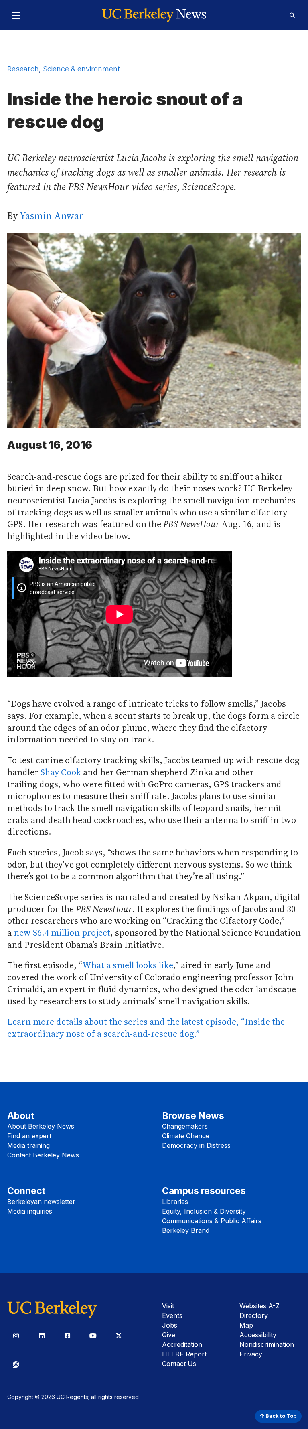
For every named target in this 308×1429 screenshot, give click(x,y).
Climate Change (185, 1136)
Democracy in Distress (196, 1145)
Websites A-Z (259, 1306)
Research (23, 69)
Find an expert (29, 1136)
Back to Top (280, 1416)
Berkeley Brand (185, 1230)
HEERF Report (184, 1354)
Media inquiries (29, 1211)
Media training (28, 1145)
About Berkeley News (40, 1126)
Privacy (250, 1354)
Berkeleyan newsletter (41, 1202)
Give (168, 1335)
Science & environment (81, 69)
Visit (168, 1306)
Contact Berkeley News (43, 1155)
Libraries (175, 1202)
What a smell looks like (127, 965)
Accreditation (182, 1344)
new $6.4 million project (62, 932)
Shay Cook (61, 772)
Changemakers (185, 1126)
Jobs (169, 1325)
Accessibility (257, 1335)
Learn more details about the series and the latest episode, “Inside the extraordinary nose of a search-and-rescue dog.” (146, 1028)
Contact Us (179, 1364)
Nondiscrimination (266, 1344)
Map (246, 1325)
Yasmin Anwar (51, 215)
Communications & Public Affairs (211, 1221)
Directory (253, 1315)
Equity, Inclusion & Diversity (204, 1211)
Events (172, 1315)
